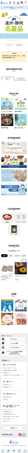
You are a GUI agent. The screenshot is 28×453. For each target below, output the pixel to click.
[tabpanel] (14, 24)
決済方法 (6, 399)
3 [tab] (11, 40)
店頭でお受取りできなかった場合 (11, 416)
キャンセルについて (8, 409)
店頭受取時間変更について (10, 414)
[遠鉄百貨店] (4, 4)
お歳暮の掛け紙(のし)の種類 (10, 370)
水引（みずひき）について (10, 368)
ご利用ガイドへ (14, 428)
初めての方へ (14, 339)
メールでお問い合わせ (14, 347)
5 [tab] (15, 40)
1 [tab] (7, 40)
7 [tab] (20, 40)
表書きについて (7, 372)
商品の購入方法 (7, 397)
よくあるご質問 (14, 343)
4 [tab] (13, 40)
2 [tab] (9, 40)
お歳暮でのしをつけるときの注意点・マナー (14, 375)
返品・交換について (8, 419)
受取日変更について (8, 411)
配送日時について (8, 387)
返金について (7, 421)
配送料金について (8, 385)
